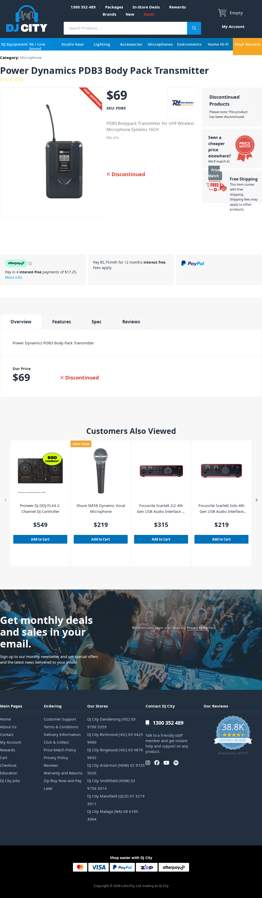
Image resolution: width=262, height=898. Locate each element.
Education (8, 772)
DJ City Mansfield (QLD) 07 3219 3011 (116, 799)
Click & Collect (56, 742)
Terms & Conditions (61, 726)
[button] (5, 501)
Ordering (53, 706)
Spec (97, 322)
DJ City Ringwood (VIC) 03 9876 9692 (115, 753)
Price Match (214, 173)
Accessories (131, 44)
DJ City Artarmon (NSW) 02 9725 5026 (116, 769)
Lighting (102, 44)
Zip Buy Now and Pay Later (63, 784)
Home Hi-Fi (218, 44)
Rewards (177, 6)
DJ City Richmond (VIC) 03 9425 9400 (115, 738)
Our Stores (97, 706)
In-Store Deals (146, 6)
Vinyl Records (247, 44)
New (130, 14)
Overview (20, 322)
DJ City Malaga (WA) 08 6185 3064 (112, 815)
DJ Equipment (14, 44)
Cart (3, 757)
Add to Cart (40, 539)
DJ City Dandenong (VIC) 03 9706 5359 (111, 722)
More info (13, 277)
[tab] (21, 322)
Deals (149, 14)
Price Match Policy (60, 749)
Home (5, 719)
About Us (8, 726)
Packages (114, 6)
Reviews (131, 322)
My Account (233, 26)
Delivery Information (62, 734)
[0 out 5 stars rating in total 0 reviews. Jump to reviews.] (131, 79)
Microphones (160, 44)
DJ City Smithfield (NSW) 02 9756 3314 (111, 784)
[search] (125, 28)
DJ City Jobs (10, 780)
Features (61, 322)
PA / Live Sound (37, 46)
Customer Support (60, 719)
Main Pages (11, 706)
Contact (6, 734)
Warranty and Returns (63, 772)
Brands (109, 14)
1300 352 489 (83, 6)
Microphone (30, 57)
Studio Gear (72, 44)
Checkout (8, 765)
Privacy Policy (197, 627)
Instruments (189, 44)
